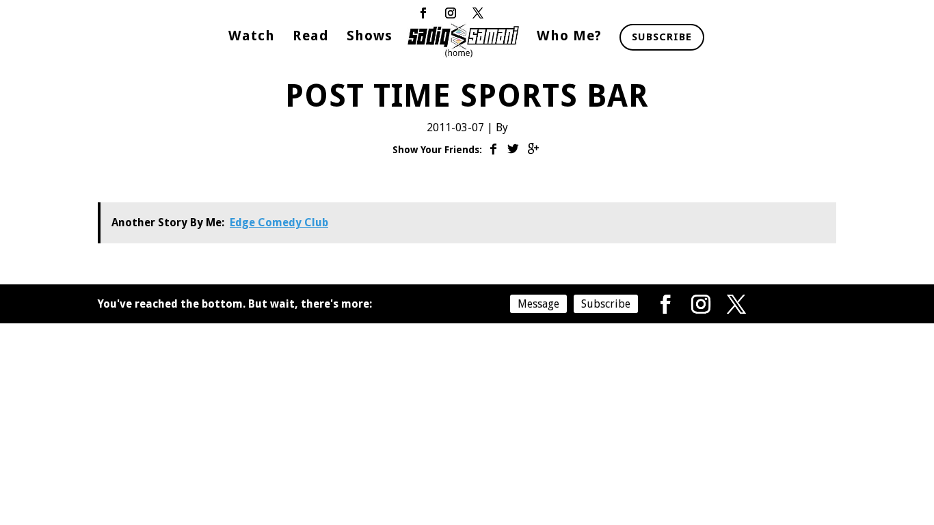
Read (311, 37)
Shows (369, 37)
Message (538, 303)
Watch (251, 37)
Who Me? (569, 37)
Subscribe (662, 37)
